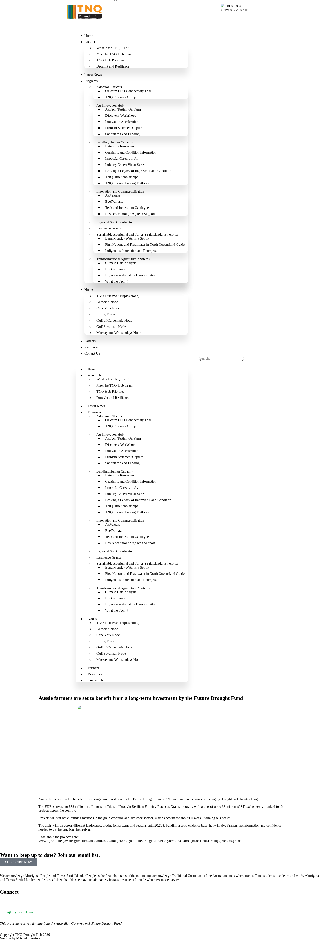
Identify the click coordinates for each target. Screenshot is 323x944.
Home (88, 36)
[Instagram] (41, 903)
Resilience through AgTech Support (130, 214)
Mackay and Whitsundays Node (118, 333)
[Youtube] (52, 903)
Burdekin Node (107, 302)
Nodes (88, 290)
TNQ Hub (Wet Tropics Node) (117, 296)
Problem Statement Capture (124, 128)
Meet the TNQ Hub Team (114, 54)
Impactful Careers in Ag (121, 158)
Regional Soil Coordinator (114, 222)
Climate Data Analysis (120, 263)
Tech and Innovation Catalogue (127, 208)
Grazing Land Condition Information (130, 152)
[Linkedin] (17, 903)
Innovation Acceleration (121, 122)
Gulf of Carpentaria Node (114, 320)
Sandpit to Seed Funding (122, 134)
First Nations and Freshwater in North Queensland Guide (145, 244)
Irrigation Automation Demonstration (130, 275)
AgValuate (112, 195)
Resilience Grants (108, 228)
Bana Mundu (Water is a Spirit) (127, 238)
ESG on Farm (115, 269)
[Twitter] (5, 903)
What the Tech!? (116, 281)
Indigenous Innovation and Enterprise (131, 251)
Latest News (93, 75)
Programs (91, 81)
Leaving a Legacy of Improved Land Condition (138, 171)
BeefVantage (114, 201)
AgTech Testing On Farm (123, 109)
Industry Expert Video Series (125, 165)
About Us (91, 42)
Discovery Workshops (120, 115)
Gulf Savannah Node (111, 326)
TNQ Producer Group (120, 97)
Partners (90, 341)
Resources (91, 347)
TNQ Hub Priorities (110, 60)
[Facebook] (29, 903)
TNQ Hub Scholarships (121, 177)
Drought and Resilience (112, 66)
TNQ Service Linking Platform (127, 183)
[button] (132, 362)
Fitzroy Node (105, 314)
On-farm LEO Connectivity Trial (128, 91)
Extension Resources (119, 146)
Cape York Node (108, 308)
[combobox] (221, 358)
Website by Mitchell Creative (20, 938)
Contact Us (92, 353)
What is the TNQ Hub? (112, 48)
